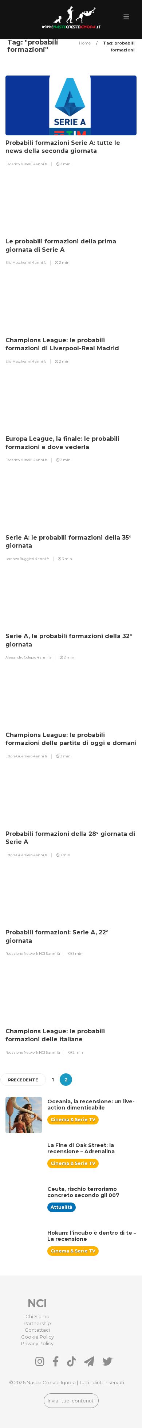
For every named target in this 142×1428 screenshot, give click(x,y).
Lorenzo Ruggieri (20, 559)
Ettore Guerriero (19, 756)
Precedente (23, 1079)
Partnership (37, 1323)
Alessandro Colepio (21, 657)
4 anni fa (40, 164)
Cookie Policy (37, 1337)
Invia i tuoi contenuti (71, 1401)
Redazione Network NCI (25, 954)
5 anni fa (53, 954)
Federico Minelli (19, 164)
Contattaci (37, 1330)
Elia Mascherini (18, 262)
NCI (37, 1303)
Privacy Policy (37, 1343)
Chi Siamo (37, 1316)
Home (85, 43)
